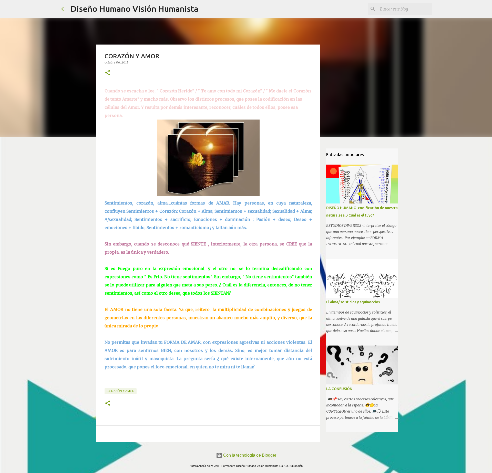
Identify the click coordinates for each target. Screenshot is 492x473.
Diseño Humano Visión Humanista (134, 8)
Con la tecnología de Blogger (249, 455)
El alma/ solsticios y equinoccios (353, 302)
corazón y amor (121, 391)
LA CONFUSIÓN (339, 389)
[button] (108, 73)
